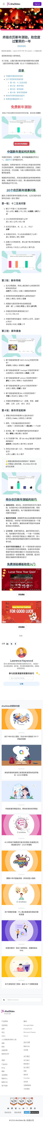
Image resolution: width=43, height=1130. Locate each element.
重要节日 (8, 160)
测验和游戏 (21, 46)
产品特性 (5, 1021)
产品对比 (5, 1064)
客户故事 (5, 1085)
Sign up (37, 4)
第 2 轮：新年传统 (17, 86)
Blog (3, 1068)
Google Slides (29, 1025)
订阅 (21, 684)
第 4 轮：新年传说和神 (18, 92)
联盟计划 (5, 1082)
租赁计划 (27, 1046)
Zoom (26, 1036)
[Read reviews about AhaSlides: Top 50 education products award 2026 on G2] (21, 1101)
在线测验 (5, 1025)
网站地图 (17, 1112)
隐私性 (26, 1074)
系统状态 (7, 1112)
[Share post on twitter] (11, 644)
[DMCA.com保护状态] (31, 1112)
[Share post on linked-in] (7, 644)
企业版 (26, 1050)
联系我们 (27, 1064)
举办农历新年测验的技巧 (15, 96)
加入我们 (27, 1067)
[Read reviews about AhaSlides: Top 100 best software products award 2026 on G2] (13, 1101)
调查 (3, 1043)
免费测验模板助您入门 (14, 99)
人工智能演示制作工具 (9, 1039)
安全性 (26, 1082)
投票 (3, 1029)
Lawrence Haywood (21, 660)
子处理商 (27, 1089)
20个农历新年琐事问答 (14, 79)
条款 (25, 1071)
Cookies (27, 1078)
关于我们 (27, 1060)
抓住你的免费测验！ (22, 144)
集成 (25, 1021)
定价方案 (27, 1042)
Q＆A (3, 1036)
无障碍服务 (27, 1085)
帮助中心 (5, 1078)
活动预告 (5, 1075)
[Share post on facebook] (15, 644)
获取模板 (21, 594)
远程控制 (5, 1050)
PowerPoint (28, 1029)
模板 (3, 1071)
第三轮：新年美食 (17, 89)
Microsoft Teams (30, 1032)
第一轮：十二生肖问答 (18, 82)
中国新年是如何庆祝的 (14, 76)
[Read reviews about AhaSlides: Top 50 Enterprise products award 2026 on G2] (29, 1101)
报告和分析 (5, 1054)
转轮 (3, 1047)
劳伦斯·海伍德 (6, 51)
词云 (3, 1032)
